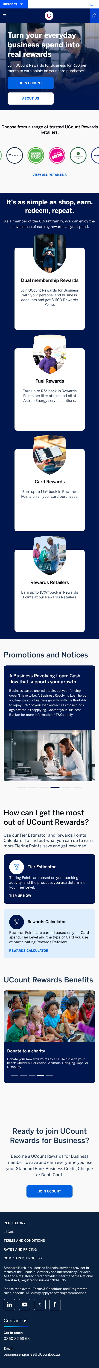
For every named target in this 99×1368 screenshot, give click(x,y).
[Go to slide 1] (21, 787)
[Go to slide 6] (77, 787)
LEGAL (9, 1232)
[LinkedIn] (9, 1304)
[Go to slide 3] (44, 787)
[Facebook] (55, 1304)
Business (10, 4)
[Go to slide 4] (55, 787)
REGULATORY (15, 1223)
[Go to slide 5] (66, 787)
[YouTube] (24, 1304)
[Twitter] (40, 1304)
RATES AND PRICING (20, 1250)
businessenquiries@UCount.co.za (32, 1354)
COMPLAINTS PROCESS (23, 1258)
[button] (10, 155)
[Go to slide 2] (33, 787)
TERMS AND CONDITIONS (24, 1241)
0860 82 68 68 (17, 1338)
